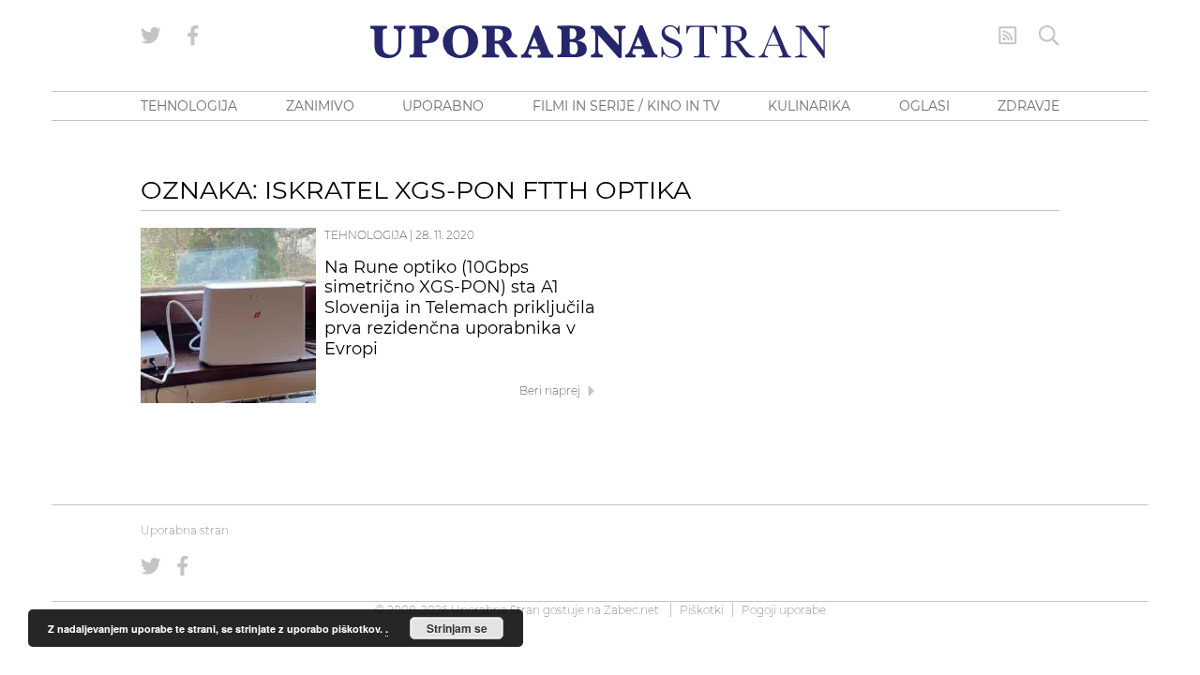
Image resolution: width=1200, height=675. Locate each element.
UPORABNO (443, 106)
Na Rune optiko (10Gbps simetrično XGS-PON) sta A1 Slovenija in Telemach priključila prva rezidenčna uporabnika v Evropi (459, 308)
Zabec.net (631, 610)
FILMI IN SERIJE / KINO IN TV (626, 106)
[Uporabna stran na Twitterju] (151, 35)
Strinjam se (457, 628)
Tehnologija (365, 235)
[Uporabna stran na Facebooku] (193, 35)
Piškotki (702, 610)
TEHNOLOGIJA (189, 106)
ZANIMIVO (320, 106)
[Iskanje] (1049, 35)
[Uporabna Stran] (600, 41)
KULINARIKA (809, 106)
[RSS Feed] (1008, 35)
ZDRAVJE (1028, 106)
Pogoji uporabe (784, 610)
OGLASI (924, 106)
